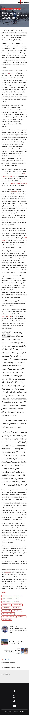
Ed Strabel (16, 601)
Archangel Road (6, 601)
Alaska (4, 595)
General (3, 9)
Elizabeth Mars (6, 604)
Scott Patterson (6, 316)
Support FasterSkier (11, 713)
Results (3, 592)
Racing (11, 9)
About (10, 711)
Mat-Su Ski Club (6, 610)
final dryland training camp (18, 183)
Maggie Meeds (16, 607)
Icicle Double (7, 572)
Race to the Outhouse (8, 613)
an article (10, 73)
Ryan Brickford (21, 616)
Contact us (19, 713)
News (7, 9)
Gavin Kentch (4, 21)
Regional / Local (17, 9)
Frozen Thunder (17, 604)
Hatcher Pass (6, 607)
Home (6, 711)
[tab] (3, 659)
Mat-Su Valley (17, 610)
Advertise (22, 711)
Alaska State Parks (7, 598)
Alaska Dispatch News (15, 595)
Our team (16, 711)
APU (16, 598)
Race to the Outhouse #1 (8, 616)
